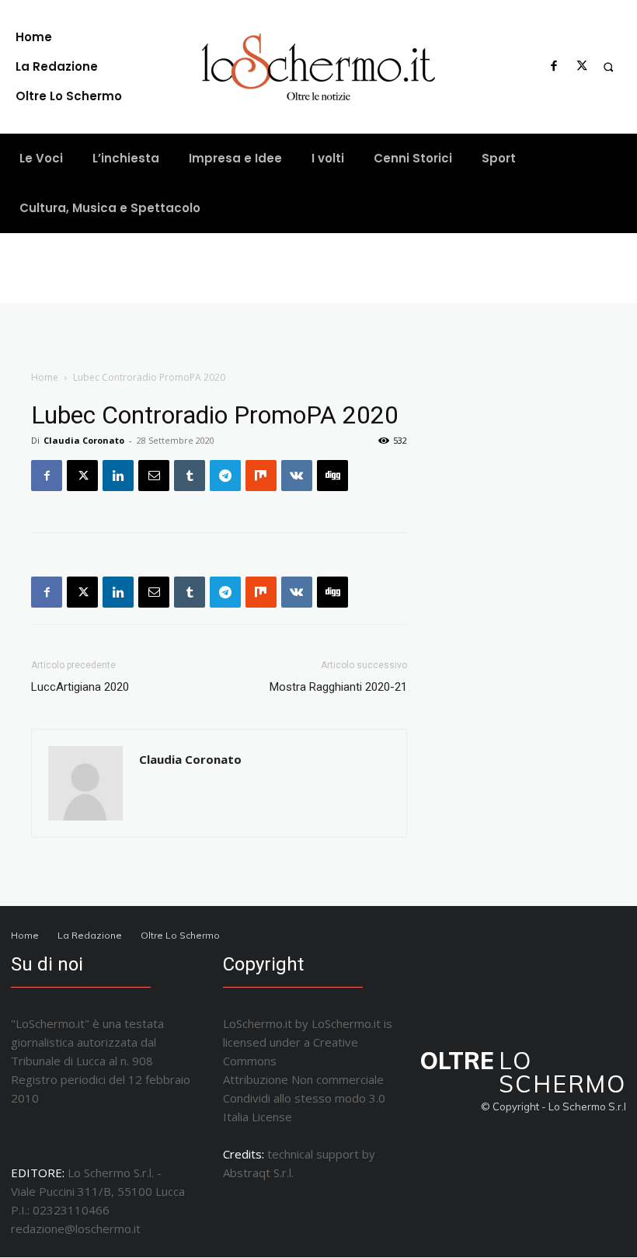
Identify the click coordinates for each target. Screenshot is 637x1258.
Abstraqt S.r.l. (258, 1172)
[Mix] (261, 475)
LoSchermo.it (346, 1023)
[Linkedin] (118, 475)
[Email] (153, 475)
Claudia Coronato (84, 440)
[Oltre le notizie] (318, 66)
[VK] (296, 475)
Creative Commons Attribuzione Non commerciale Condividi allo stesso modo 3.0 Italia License (304, 1079)
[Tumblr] (189, 475)
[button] (608, 67)
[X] (582, 67)
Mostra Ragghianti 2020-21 (338, 687)
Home (44, 377)
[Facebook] (554, 67)
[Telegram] (225, 475)
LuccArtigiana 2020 (80, 687)
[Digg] (332, 475)
